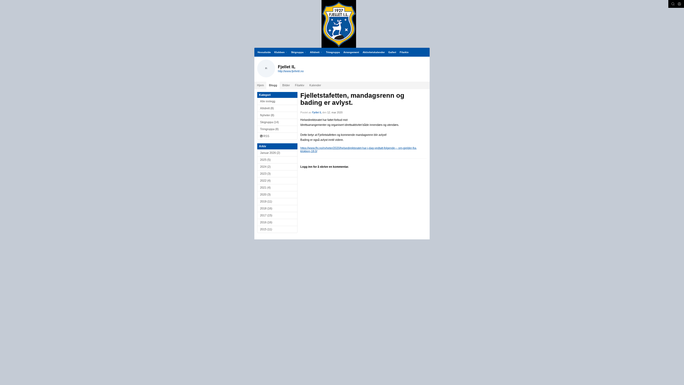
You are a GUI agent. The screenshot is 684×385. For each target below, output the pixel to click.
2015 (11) (266, 229)
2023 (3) (265, 173)
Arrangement (351, 52)
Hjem (260, 85)
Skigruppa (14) (269, 122)
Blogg (273, 85)
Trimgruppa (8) (269, 129)
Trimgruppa (333, 52)
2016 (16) (266, 222)
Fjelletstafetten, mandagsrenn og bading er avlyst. (352, 99)
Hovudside (264, 52)
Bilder (286, 85)
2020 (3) (265, 194)
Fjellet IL (317, 112)
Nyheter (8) (267, 115)
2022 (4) (265, 180)
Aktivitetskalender (374, 52)
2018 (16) (266, 208)
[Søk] (673, 4)
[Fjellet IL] (339, 24)
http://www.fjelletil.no (291, 71)
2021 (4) (265, 187)
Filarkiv (404, 52)
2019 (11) (266, 201)
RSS (266, 136)
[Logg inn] (679, 4)
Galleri (392, 52)
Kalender (315, 85)
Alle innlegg (267, 101)
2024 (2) (265, 166)
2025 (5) (265, 159)
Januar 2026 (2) (270, 152)
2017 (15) (266, 215)
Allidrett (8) (267, 108)
